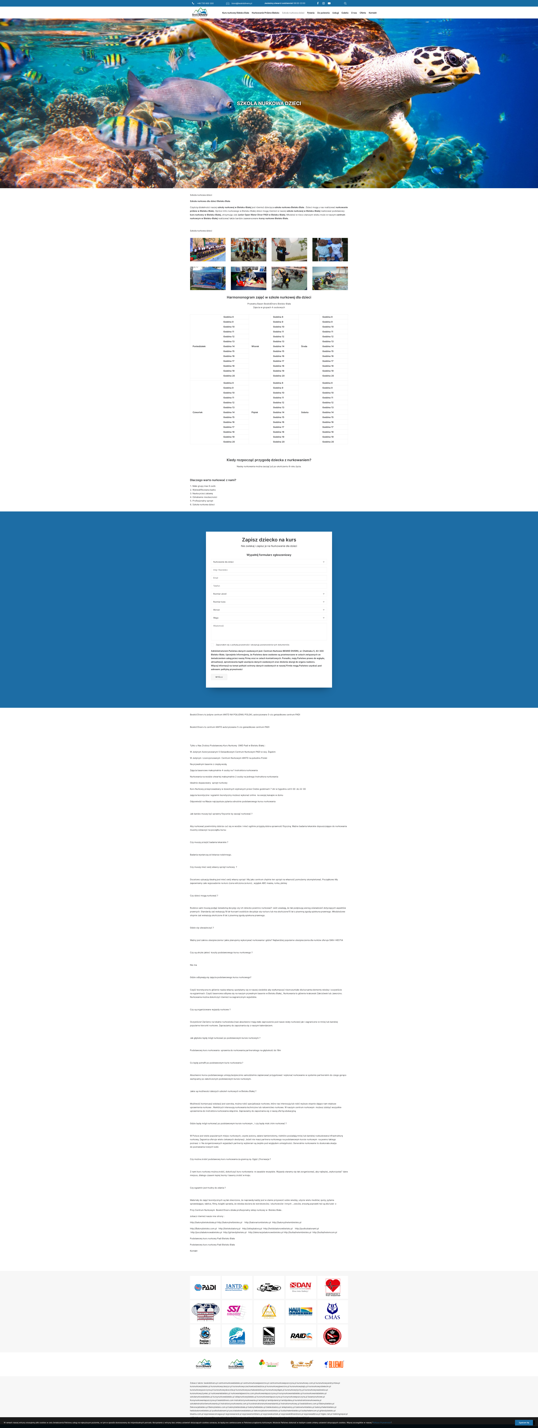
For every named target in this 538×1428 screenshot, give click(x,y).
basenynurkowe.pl (316, 1396)
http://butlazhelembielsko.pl (297, 1232)
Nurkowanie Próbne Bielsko (265, 12)
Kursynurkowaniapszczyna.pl (203, 1400)
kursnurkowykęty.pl (299, 1386)
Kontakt (373, 12)
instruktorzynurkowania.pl (246, 1400)
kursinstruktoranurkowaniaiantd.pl (264, 1403)
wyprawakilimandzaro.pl (292, 1414)
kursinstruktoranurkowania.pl (308, 1400)
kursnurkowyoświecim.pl (320, 1386)
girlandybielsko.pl (327, 1410)
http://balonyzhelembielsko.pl (286, 1222)
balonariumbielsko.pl (304, 1407)
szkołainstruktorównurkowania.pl (205, 1403)
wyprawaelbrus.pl (312, 1414)
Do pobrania (323, 12)
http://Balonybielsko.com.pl (203, 1228)
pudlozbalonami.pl (220, 1410)
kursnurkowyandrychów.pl (328, 1383)
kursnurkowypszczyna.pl (201, 1390)
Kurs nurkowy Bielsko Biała (235, 12)
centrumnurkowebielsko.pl (230, 1383)
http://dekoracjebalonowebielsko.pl (265, 1232)
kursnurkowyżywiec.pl (200, 1393)
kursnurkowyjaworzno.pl (278, 1386)
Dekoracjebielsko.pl (199, 1407)
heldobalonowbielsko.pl (200, 1410)
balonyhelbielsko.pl (257, 1407)
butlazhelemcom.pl (310, 1410)
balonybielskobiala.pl (238, 1407)
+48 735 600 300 (205, 3)
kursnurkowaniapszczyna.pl (270, 1396)
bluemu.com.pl (196, 1414)
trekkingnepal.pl (340, 1414)
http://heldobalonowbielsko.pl (278, 1228)
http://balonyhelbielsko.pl (229, 1222)
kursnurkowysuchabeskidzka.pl (250, 1390)
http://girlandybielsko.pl (235, 1232)
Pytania (311, 12)
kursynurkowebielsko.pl (224, 1396)
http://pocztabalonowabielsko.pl (206, 1232)
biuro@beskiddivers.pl (242, 3)
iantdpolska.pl (287, 1400)
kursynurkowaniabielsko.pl (291, 1393)
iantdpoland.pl (274, 1400)
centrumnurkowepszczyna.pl (283, 1383)
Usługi (335, 12)
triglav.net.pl (326, 1414)
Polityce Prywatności (382, 1422)
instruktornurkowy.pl (290, 1403)
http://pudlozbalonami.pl (307, 1228)
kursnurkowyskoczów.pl (225, 1390)
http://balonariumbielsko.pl (257, 1222)
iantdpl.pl (262, 1400)
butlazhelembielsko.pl (291, 1410)
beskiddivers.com (225, 1400)
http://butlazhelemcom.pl (324, 1232)
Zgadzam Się (524, 1423)
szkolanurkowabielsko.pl (201, 1396)
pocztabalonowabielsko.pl (241, 1410)
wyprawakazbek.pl (271, 1414)
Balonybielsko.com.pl (218, 1407)
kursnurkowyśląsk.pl (275, 1390)
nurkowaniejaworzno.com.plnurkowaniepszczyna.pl (254, 1393)
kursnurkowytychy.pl (294, 1390)
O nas (354, 12)
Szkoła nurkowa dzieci (293, 12)
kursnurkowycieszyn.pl (221, 1386)
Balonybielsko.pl (326, 1403)
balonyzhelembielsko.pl (325, 1407)
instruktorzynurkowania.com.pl (235, 1403)
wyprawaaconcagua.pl (214, 1414)
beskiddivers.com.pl (309, 1403)
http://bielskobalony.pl (229, 1228)
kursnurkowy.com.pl (306, 1383)
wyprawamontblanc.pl (252, 1414)
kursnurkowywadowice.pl (316, 1390)
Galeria (344, 12)
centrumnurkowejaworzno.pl (256, 1383)
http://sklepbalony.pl (252, 1228)
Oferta (363, 12)
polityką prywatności (241, 645)
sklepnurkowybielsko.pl (246, 1396)
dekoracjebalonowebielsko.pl (267, 1410)
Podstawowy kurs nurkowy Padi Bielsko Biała (212, 1238)
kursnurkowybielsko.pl (200, 1386)
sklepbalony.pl (288, 1407)
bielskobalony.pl (273, 1407)
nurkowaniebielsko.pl (220, 1393)
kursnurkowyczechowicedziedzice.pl (249, 1386)
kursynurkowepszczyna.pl (295, 1396)
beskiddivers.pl (211, 1383)
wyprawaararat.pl (233, 1414)
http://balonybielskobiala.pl (203, 1222)
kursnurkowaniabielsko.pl (314, 1393)
